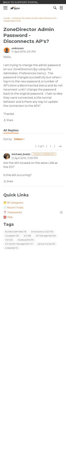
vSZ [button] (9, 239)
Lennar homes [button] (46, 243)
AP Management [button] (46, 235)
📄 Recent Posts (13, 207)
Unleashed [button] (11, 248)
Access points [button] (26, 239)
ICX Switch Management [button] (19, 243)
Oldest (18, 139)
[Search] (55, 8)
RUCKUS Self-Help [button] (15, 231)
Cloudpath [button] (12, 235)
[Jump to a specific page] (60, 146)
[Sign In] (61, 8)
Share (8, 120)
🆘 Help (8, 217)
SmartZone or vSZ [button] (42, 231)
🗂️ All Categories (13, 202)
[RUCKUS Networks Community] (15, 8)
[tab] (11, 130)
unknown (18, 48)
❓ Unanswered (33, 212)
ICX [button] (27, 235)
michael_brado (21, 154)
